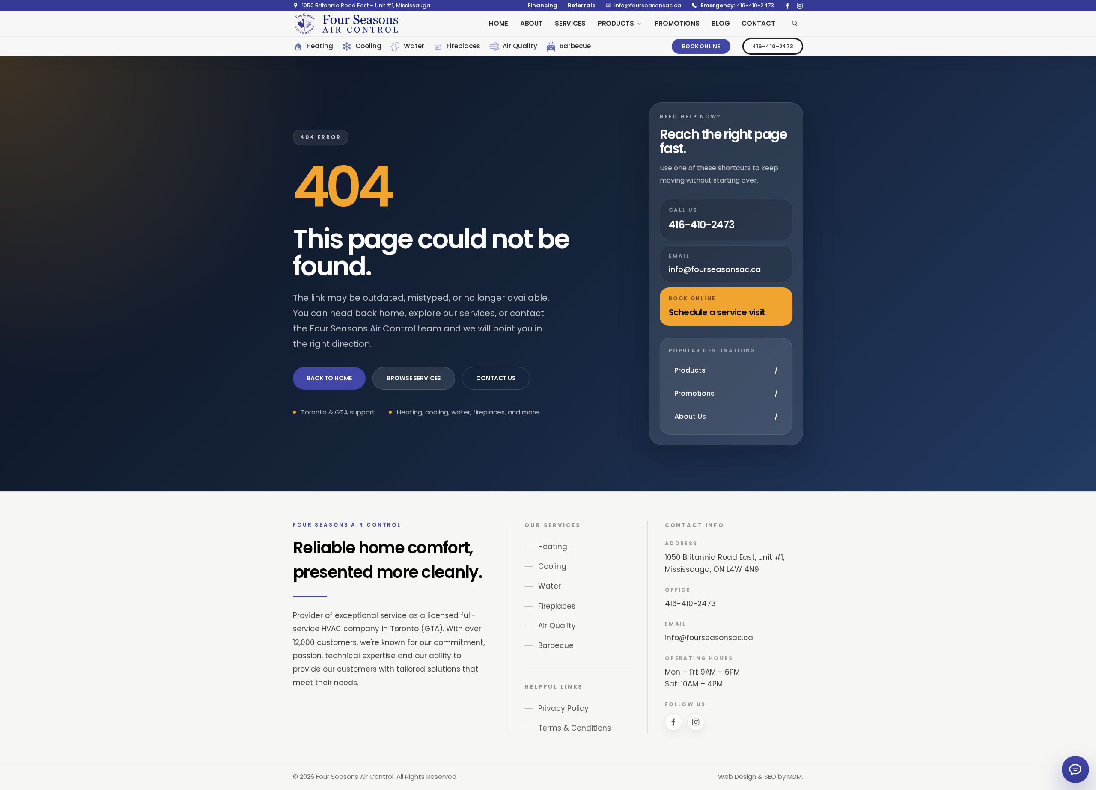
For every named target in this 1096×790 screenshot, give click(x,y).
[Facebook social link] (787, 5)
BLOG (721, 23)
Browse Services (414, 378)
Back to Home (329, 378)
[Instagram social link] (799, 5)
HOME (498, 23)
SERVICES (570, 23)
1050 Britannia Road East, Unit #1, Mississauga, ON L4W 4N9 (724, 563)
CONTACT (758, 23)
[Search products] (795, 23)
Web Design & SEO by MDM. (760, 776)
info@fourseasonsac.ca (709, 638)
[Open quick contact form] (1075, 769)
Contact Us (496, 378)
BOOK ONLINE (701, 46)
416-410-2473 (772, 46)
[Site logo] (346, 24)
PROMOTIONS (677, 23)
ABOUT (531, 23)
